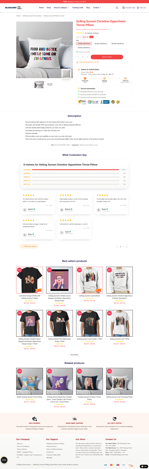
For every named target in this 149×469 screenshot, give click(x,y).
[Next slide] (70, 50)
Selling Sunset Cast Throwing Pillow (119, 397)
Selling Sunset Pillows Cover (53, 16)
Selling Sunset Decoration (32, 16)
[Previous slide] (19, 50)
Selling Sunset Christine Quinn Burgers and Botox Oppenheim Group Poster (59, 298)
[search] (117, 8)
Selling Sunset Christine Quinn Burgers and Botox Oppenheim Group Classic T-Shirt (29, 341)
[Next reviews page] (127, 246)
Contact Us (50, 452)
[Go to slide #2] (50, 84)
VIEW (29, 291)
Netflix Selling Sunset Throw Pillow (29, 397)
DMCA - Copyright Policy (25, 452)
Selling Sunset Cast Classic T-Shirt (89, 339)
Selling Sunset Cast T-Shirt (119, 339)
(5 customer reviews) (92, 33)
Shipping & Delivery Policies (55, 443)
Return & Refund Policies (55, 449)
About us (20, 443)
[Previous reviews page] (117, 246)
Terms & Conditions (23, 446)
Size (77, 40)
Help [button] (145, 466)
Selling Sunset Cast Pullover (89, 296)
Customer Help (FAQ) (53, 455)
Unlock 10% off (4, 460)
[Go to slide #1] (39, 84)
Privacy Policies (22, 449)
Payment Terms (52, 446)
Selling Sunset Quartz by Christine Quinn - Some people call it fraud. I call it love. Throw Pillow (59, 399)
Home (18, 16)
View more (74, 355)
